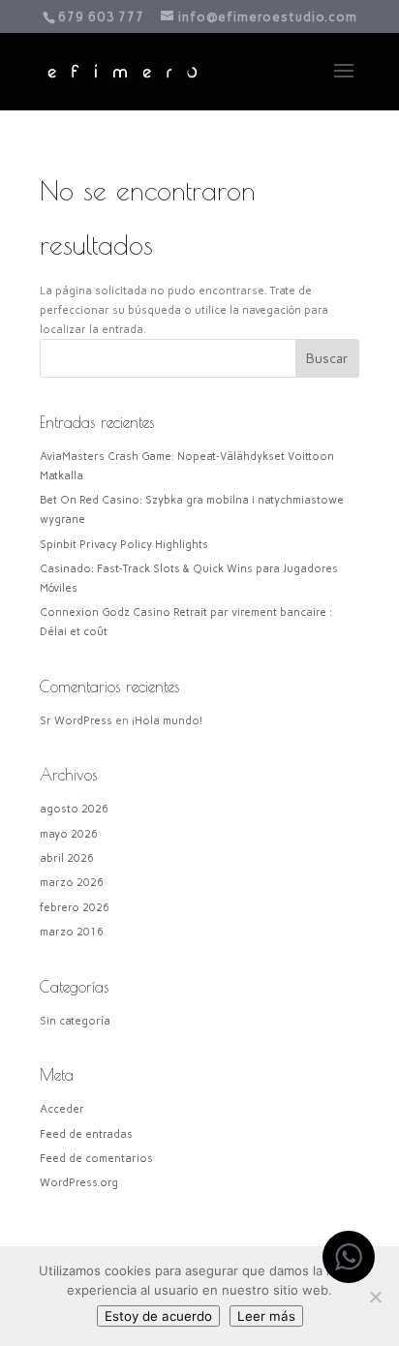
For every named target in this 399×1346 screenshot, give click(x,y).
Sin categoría (75, 1021)
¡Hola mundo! (167, 721)
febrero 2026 (74, 908)
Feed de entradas (86, 1134)
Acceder (62, 1109)
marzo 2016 (72, 932)
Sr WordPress (76, 721)
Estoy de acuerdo (158, 1316)
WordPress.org (79, 1183)
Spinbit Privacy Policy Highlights (124, 544)
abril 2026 (67, 858)
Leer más (266, 1316)
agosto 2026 (74, 809)
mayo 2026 (69, 834)
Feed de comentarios (96, 1158)
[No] (374, 1296)
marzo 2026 (72, 882)
